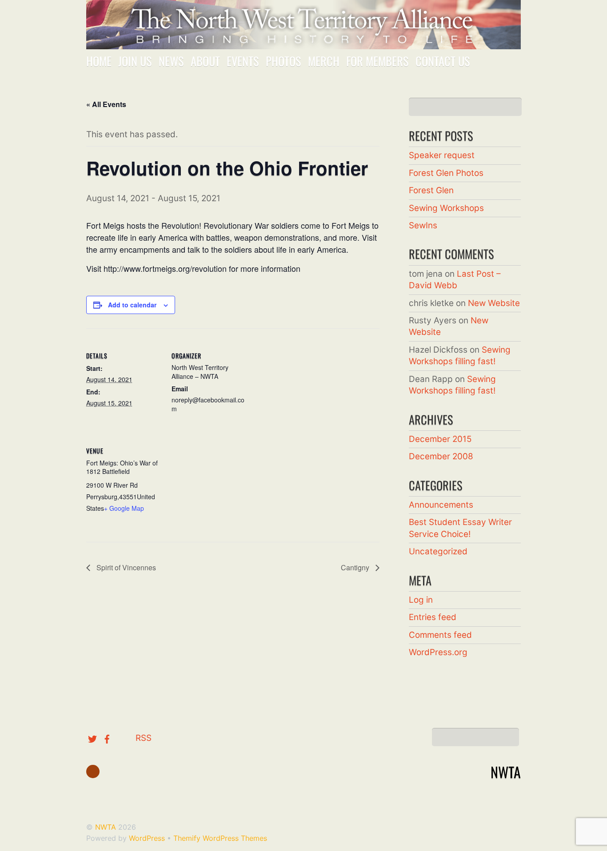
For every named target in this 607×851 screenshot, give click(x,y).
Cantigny (356, 567)
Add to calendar (132, 304)
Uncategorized (438, 551)
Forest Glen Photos (446, 173)
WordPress (147, 838)
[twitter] (92, 738)
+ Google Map (124, 508)
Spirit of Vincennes (125, 567)
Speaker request (442, 155)
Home (99, 61)
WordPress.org (438, 652)
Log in (421, 600)
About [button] (205, 61)
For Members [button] (377, 61)
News (171, 61)
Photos (283, 61)
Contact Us (442, 61)
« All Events (106, 104)
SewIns (423, 225)
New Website (494, 303)
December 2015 (440, 439)
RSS (144, 738)
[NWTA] (303, 39)
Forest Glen (431, 190)
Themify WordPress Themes (220, 838)
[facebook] (107, 738)
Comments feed (440, 635)
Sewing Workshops (446, 208)
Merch (323, 61)
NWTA (105, 827)
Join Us (135, 61)
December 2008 (441, 456)
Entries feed (432, 617)
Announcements (441, 505)
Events (243, 61)
